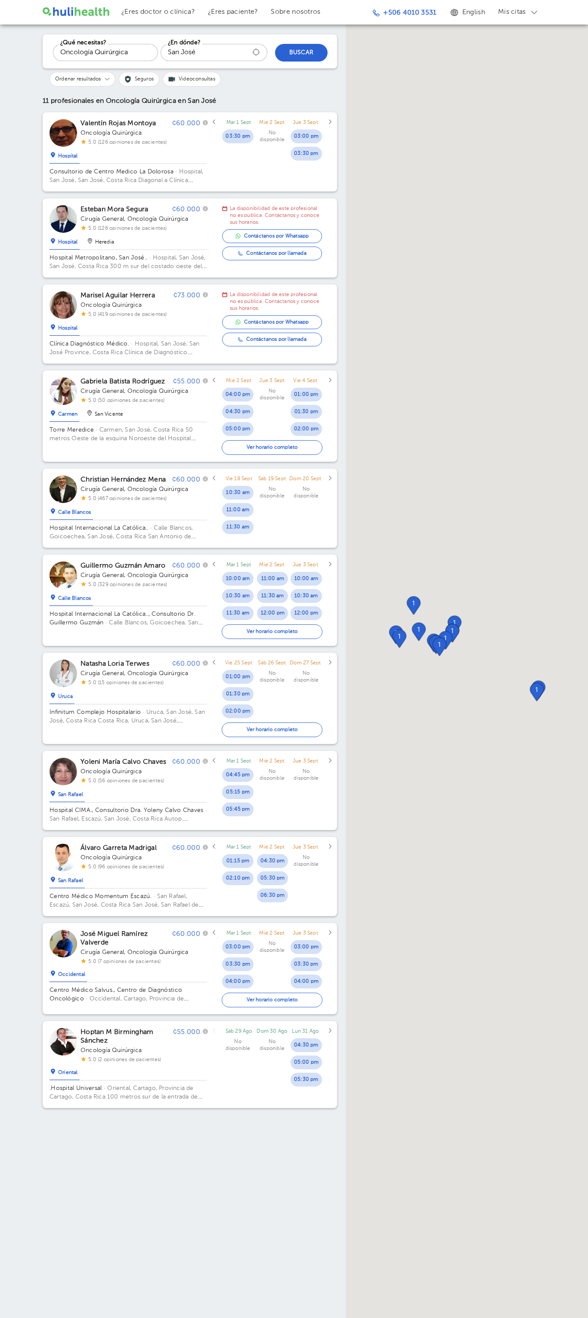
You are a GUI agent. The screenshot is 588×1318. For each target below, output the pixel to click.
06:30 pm (272, 895)
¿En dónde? (184, 43)
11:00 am (238, 509)
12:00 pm (273, 613)
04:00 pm (238, 394)
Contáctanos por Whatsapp (276, 236)
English (473, 12)
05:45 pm (238, 809)
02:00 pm (306, 429)
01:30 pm (306, 411)
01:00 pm (306, 394)
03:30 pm (238, 136)
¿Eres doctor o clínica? (158, 12)
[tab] (65, 154)
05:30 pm (272, 878)
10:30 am (238, 492)
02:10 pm (238, 878)
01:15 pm (238, 861)
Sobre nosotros (295, 12)
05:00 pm (238, 429)
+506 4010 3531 (409, 12)
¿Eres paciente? (233, 12)
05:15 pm (238, 792)
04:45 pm (238, 775)
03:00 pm (306, 136)
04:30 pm (238, 411)
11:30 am (237, 527)
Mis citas (512, 12)
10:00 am (238, 578)
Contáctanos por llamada (276, 253)
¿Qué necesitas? (83, 43)
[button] (439, 646)
